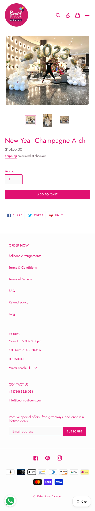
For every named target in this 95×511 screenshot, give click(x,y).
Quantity (10, 171)
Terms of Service (20, 279)
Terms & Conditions (23, 267)
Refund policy (18, 302)
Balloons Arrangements (25, 255)
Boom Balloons (53, 496)
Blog (12, 314)
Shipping (11, 156)
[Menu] (87, 15)
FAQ (12, 290)
